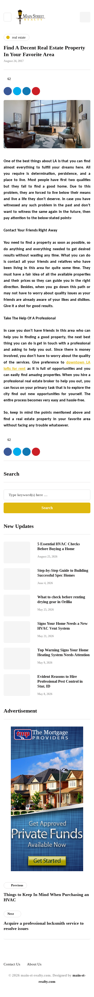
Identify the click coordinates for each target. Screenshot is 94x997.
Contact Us (12, 964)
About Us (34, 964)
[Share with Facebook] (8, 91)
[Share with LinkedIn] (26, 91)
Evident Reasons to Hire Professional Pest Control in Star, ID (60, 681)
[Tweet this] (17, 91)
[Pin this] (36, 91)
